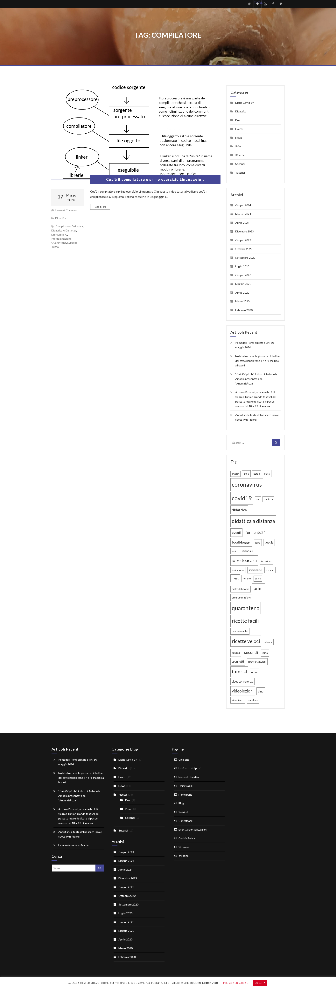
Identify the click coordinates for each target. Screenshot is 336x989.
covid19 (242, 498)
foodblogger (241, 542)
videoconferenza (242, 681)
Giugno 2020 (243, 275)
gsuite (235, 551)
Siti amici (183, 847)
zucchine (253, 700)
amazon (235, 473)
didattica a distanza (63, 230)
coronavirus (247, 484)
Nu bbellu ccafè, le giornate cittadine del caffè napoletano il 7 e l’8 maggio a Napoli (257, 360)
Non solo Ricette (188, 777)
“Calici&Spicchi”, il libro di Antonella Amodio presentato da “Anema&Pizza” (256, 378)
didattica (77, 226)
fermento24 (255, 532)
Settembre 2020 (245, 257)
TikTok (257, 2)
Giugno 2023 (243, 240)
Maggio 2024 (243, 214)
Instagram (250, 4)
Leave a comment (66, 210)
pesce (258, 578)
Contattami (185, 820)
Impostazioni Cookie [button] (235, 982)
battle (257, 473)
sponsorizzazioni (257, 661)
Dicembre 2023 (244, 231)
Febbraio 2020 (244, 310)
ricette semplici (240, 631)
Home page (185, 794)
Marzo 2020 (242, 301)
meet (235, 578)
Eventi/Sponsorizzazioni (192, 829)
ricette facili (245, 621)
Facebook (273, 4)
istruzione (266, 561)
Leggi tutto (210, 982)
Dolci (238, 120)
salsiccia (268, 642)
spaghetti (238, 661)
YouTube (265, 4)
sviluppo (72, 242)
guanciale (247, 550)
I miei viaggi (185, 785)
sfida (265, 652)
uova (254, 672)
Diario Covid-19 (244, 102)
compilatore (63, 226)
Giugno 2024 (243, 205)
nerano (247, 578)
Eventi (239, 128)
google (269, 542)
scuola (236, 652)
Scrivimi (183, 812)
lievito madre (238, 570)
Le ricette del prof (189, 768)
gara (257, 542)
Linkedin (281, 4)
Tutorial (240, 172)
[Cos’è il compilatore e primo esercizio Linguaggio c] (135, 132)
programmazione (61, 238)
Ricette (239, 155)
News (238, 137)
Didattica (60, 218)
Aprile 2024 (242, 222)
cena (267, 473)
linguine (270, 570)
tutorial (239, 671)
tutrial (55, 246)
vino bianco (238, 700)
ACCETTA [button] (260, 983)
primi (258, 588)
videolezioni (243, 691)
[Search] (276, 442)
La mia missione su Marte (73, 845)
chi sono (183, 855)
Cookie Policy (186, 838)
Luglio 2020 (242, 266)
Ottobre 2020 (243, 249)
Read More (100, 206)
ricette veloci (246, 641)
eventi (236, 533)
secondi (251, 652)
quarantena (58, 242)
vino (260, 691)
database (268, 499)
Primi (238, 146)
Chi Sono (183, 759)
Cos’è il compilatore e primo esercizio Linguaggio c (155, 179)
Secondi (240, 163)
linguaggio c (59, 234)
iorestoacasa (244, 560)
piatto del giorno (240, 589)
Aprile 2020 (242, 292)
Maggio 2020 (243, 283)
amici (246, 473)
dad (258, 499)
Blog (181, 803)
